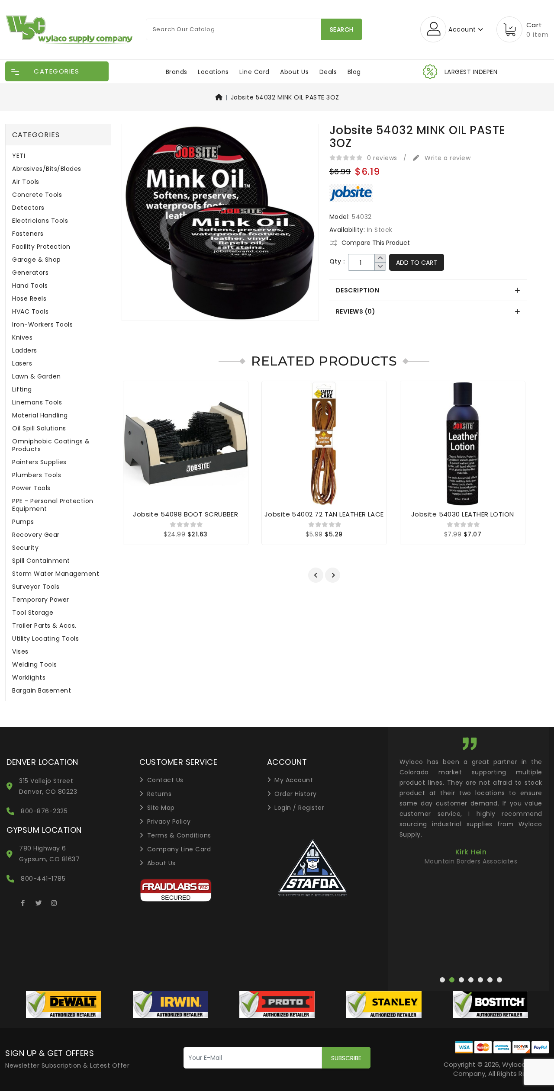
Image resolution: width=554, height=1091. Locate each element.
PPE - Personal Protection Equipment (52, 505)
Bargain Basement (41, 691)
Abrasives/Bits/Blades (46, 169)
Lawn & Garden (36, 376)
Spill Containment (41, 561)
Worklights (28, 678)
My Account (293, 780)
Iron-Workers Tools (42, 325)
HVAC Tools (30, 312)
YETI (18, 156)
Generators (30, 273)
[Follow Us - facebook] (22, 901)
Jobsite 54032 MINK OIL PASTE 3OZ (285, 97)
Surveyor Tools (35, 587)
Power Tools (31, 488)
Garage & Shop (36, 260)
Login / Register (299, 807)
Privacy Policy (169, 821)
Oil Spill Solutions (39, 428)
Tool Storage (32, 613)
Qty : (337, 261)
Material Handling (40, 415)
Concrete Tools (37, 195)
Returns (159, 793)
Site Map (161, 807)
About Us (294, 71)
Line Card (254, 71)
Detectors (28, 208)
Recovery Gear (36, 535)
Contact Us (165, 780)
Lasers (22, 363)
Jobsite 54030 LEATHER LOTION (462, 514)
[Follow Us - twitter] (38, 901)
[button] (315, 575)
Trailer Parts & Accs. (44, 626)
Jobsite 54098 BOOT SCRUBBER (185, 514)
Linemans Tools (37, 402)
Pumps (23, 522)
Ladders (24, 351)
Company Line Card (179, 849)
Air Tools (25, 182)
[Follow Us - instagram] (54, 901)
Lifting (22, 389)
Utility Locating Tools (45, 639)
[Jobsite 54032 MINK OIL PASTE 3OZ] (220, 225)
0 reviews (382, 158)
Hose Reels (29, 299)
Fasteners (28, 234)
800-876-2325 (44, 811)
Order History (295, 793)
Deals (328, 71)
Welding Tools (34, 665)
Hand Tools (30, 286)
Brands (176, 71)
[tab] (428, 290)
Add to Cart (416, 262)
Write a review (446, 158)
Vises (20, 652)
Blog (354, 71)
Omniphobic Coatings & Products (51, 445)
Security (25, 548)
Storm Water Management (55, 574)
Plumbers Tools (36, 475)
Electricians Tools (40, 221)
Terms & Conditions (179, 835)
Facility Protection (41, 247)
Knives (22, 338)
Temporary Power (40, 600)
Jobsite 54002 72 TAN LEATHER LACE (324, 514)
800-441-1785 (43, 878)
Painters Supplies (39, 462)
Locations (213, 71)
